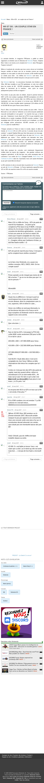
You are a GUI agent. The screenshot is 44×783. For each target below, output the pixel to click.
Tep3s (9, 293)
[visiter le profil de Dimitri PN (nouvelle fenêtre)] (3, 416)
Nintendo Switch (35, 775)
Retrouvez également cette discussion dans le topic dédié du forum (21, 207)
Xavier (2, 53)
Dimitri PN (10, 410)
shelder (9, 320)
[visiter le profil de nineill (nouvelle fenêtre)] (2, 274)
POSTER (7, 203)
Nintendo (30, 61)
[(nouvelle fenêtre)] (16, 637)
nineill (9, 271)
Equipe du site (6, 757)
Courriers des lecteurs (19, 755)
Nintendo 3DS (11, 778)
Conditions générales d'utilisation (21, 757)
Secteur (12, 33)
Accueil (3, 19)
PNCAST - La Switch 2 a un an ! (22, 555)
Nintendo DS (14, 592)
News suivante (36, 39)
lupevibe (9, 397)
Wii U (4, 778)
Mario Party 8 (37, 156)
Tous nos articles (24, 780)
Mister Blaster (11, 219)
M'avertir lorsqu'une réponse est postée (26, 203)
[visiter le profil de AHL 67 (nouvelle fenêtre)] (3, 333)
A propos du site (7, 755)
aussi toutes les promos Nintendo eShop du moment (25, 776)
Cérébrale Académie (7, 158)
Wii (4, 592)
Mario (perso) (7, 583)
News (5, 33)
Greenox (9, 247)
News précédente (8, 39)
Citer (41, 218)
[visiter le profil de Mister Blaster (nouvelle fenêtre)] (2, 221)
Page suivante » (35, 214)
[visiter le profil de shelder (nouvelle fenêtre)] (2, 322)
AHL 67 (9, 328)
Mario (19, 156)
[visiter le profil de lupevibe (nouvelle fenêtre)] (2, 399)
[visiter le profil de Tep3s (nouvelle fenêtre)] (3, 298)
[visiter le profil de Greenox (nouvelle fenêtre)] (2, 250)
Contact (29, 755)
